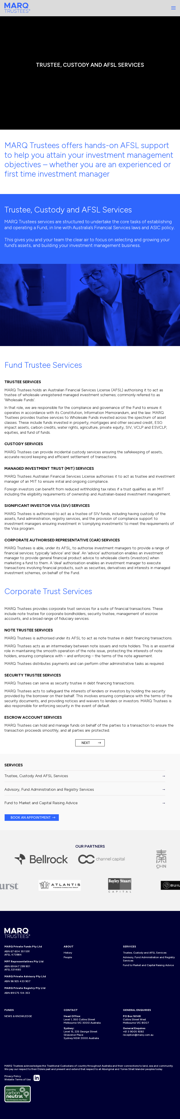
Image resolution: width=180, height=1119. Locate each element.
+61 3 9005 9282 (133, 1031)
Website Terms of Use (17, 1079)
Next (85, 743)
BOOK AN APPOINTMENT (31, 818)
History (68, 952)
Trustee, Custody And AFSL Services (36, 775)
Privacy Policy (12, 1076)
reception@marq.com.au (138, 1034)
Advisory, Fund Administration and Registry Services (49, 789)
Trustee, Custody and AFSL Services (144, 952)
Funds (9, 1010)
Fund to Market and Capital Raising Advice (41, 802)
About (69, 946)
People (68, 957)
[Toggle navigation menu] (173, 7)
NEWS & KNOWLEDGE (18, 1016)
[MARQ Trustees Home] (17, 8)
